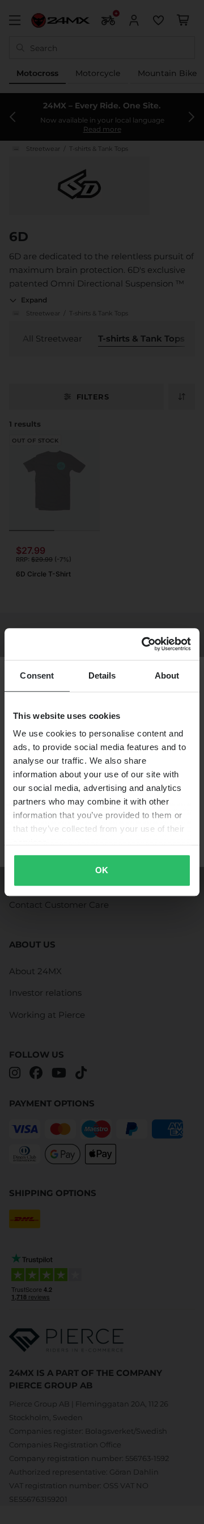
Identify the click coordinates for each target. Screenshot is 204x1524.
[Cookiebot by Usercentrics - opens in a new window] (144, 644)
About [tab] (167, 675)
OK (101, 870)
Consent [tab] (37, 675)
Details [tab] (102, 675)
